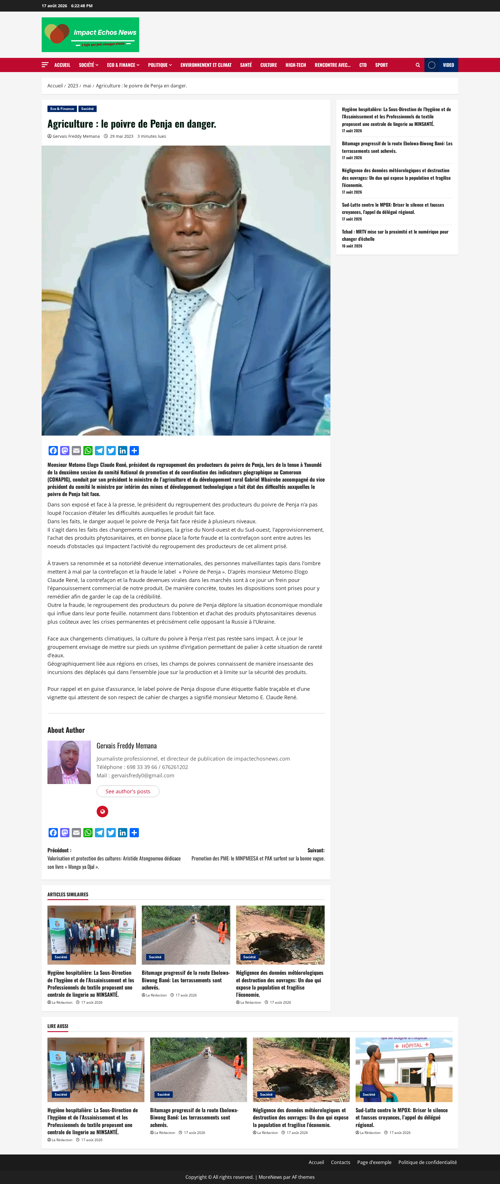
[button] (45, 64)
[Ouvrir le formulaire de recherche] (418, 65)
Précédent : (114, 858)
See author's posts (128, 791)
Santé (246, 64)
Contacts (340, 1162)
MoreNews (270, 1177)
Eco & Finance (121, 64)
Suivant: (258, 854)
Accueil (62, 64)
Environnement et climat (206, 64)
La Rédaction (62, 1002)
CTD (363, 64)
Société (86, 64)
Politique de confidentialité (427, 1162)
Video (448, 64)
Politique (158, 64)
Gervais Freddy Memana (76, 136)
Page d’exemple (374, 1162)
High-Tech (296, 64)
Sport (381, 64)
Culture (268, 64)
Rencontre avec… (333, 64)
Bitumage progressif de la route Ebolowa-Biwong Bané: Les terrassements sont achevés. (186, 980)
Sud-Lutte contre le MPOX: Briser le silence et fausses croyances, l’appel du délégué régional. (393, 208)
